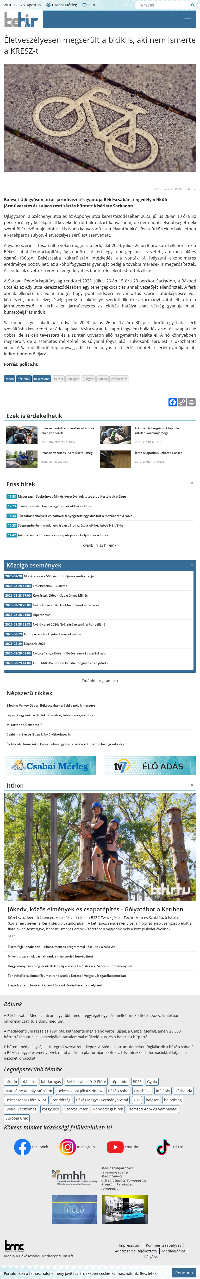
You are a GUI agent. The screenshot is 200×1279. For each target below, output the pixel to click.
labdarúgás (51, 1081)
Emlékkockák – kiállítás (50, 586)
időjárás (163, 1090)
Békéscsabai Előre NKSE (26, 1099)
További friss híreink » (100, 545)
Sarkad (102, 379)
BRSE (137, 1081)
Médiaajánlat (173, 1251)
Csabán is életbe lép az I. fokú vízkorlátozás (39, 734)
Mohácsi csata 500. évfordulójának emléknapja (59, 576)
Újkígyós (88, 379)
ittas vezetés (119, 379)
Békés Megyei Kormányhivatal (102, 1099)
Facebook (39, 1146)
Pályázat (151, 1256)
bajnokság (173, 1099)
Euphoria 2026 (35, 643)
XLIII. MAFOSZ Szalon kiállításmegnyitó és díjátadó (70, 663)
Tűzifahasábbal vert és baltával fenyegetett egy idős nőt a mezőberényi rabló (75, 516)
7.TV (91, 4)
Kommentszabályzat (163, 1245)
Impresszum (129, 1245)
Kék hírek (24, 379)
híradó (11, 1081)
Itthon (9, 379)
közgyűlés (50, 1109)
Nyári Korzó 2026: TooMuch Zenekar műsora (66, 605)
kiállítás (29, 1081)
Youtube (131, 1146)
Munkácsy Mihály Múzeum (28, 1090)
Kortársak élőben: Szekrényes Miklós (60, 595)
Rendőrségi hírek (108, 1109)
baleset (58, 379)
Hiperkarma (42, 615)
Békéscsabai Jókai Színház (80, 1090)
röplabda (119, 1081)
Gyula (152, 1081)
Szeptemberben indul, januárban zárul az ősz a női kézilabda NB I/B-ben (72, 525)
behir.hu (190, 189)
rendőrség (62, 1099)
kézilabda (184, 1090)
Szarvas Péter (76, 1109)
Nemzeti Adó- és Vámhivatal (152, 1109)
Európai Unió (16, 1118)
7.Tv (137, 1099)
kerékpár (73, 379)
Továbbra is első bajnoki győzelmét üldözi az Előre (54, 506)
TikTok (178, 1146)
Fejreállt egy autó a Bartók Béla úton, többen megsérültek (50, 715)
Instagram (85, 1146)
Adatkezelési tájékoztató (136, 1251)
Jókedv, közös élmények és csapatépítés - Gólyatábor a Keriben (64, 535)
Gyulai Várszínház (20, 1109)
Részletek (148, 1273)
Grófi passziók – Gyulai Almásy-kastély (52, 634)
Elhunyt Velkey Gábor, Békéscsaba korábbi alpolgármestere (51, 705)
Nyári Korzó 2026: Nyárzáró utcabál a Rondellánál (69, 624)
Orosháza (142, 1090)
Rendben (184, 1273)
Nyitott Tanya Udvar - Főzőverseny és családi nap (69, 653)
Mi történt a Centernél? (24, 724)
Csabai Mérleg (64, 4)
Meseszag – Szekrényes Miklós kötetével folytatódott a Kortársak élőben (72, 496)
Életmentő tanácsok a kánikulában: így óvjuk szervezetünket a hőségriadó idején (67, 744)
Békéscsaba (41, 379)
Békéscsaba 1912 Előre (86, 1081)
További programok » (100, 680)
